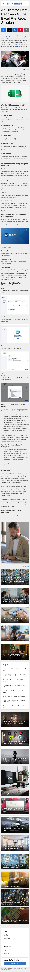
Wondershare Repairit (14, 515)
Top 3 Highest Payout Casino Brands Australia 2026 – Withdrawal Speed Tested (13, 885)
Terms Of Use (7, 940)
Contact (6, 935)
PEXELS (27, 69)
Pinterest (6, 952)
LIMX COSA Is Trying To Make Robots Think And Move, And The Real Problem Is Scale (15, 760)
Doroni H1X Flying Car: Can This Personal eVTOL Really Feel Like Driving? (13, 828)
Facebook (6, 949)
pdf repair (3, 109)
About (5, 934)
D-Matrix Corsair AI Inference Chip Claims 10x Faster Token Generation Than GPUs (14, 810)
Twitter (5, 950)
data (22, 40)
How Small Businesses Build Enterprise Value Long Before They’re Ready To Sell (15, 656)
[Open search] (27, 2)
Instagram (6, 953)
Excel (7, 37)
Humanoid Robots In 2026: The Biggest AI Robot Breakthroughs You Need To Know (15, 723)
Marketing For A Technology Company (14, 639)
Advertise (6, 937)
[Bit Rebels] (13, 5)
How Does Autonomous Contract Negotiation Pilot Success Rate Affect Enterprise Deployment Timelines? (14, 599)
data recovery (14, 491)
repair (15, 46)
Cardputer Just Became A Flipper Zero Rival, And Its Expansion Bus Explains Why (14, 921)
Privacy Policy (7, 938)
